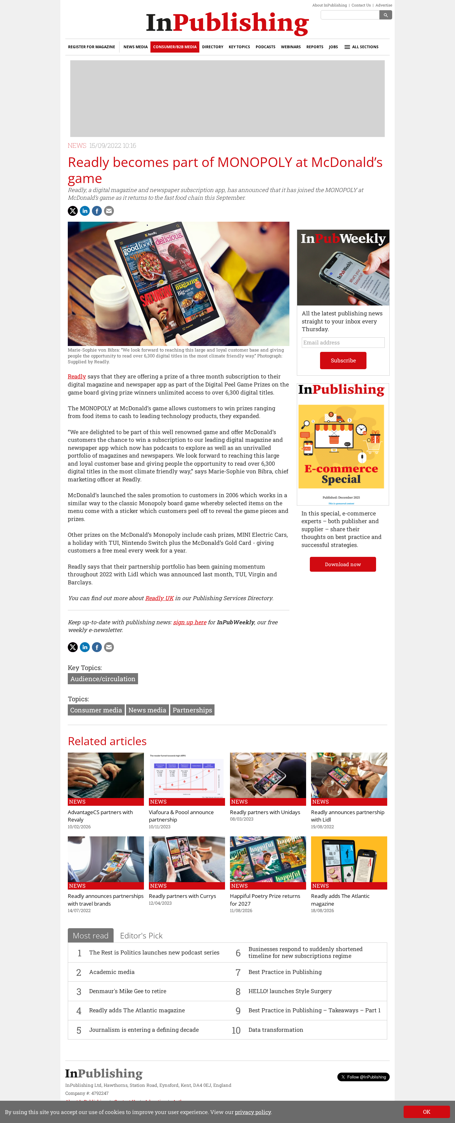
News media (147, 710)
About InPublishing (329, 4)
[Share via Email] (109, 211)
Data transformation (276, 1029)
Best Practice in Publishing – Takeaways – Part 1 (315, 1010)
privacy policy (253, 1112)
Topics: (78, 698)
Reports (314, 46)
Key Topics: (85, 667)
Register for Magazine (91, 46)
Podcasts (265, 46)
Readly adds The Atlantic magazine (137, 1010)
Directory (212, 46)
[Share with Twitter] (73, 211)
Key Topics (239, 46)
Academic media (112, 972)
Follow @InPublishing (366, 1077)
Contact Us (361, 4)
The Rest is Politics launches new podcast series (154, 952)
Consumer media (96, 710)
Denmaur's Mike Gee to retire (127, 991)
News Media (136, 46)
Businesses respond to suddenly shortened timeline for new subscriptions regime (306, 952)
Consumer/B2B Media (175, 46)
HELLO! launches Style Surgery (290, 991)
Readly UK (159, 598)
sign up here (189, 622)
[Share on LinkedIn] (85, 211)
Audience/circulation (103, 678)
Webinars (291, 46)
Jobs (333, 46)
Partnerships (192, 710)
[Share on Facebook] (97, 211)
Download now (343, 564)
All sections (365, 46)
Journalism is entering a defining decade (144, 1029)
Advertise (383, 4)
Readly (77, 376)
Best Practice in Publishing (285, 972)
